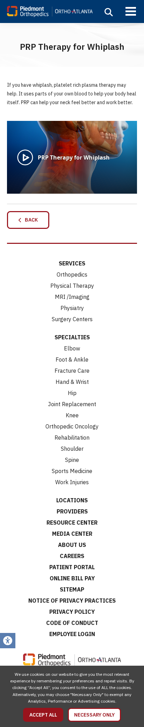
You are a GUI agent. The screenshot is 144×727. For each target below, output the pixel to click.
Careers (72, 555)
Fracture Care (72, 370)
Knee (72, 415)
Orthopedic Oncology (72, 426)
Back (30, 220)
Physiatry (72, 307)
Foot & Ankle (72, 359)
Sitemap (72, 589)
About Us (72, 544)
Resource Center (72, 522)
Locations (72, 500)
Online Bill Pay (72, 578)
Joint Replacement (72, 404)
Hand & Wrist (72, 381)
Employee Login (72, 634)
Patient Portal (72, 567)
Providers (72, 511)
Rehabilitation (72, 437)
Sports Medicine (72, 470)
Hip (72, 392)
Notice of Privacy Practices (72, 600)
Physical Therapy (72, 285)
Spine (72, 459)
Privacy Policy (72, 611)
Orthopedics (72, 274)
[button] (108, 12)
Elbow (72, 348)
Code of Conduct (72, 622)
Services (72, 263)
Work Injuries (72, 482)
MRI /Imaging (72, 296)
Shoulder (72, 448)
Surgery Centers (72, 319)
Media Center (72, 533)
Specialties (72, 337)
